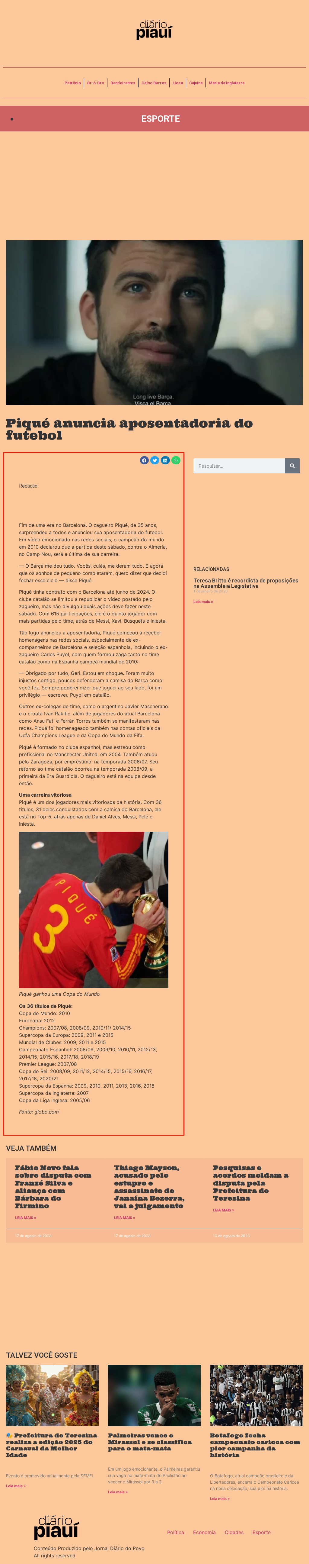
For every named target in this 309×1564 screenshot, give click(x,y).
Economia (204, 1532)
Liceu (178, 83)
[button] (144, 460)
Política (175, 1532)
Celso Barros (154, 83)
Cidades (234, 1532)
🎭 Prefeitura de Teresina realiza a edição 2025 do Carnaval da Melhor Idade (51, 1445)
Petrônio (73, 83)
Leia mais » (203, 601)
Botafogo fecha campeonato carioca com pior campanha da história (255, 1445)
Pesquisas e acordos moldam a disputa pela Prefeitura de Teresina (250, 1183)
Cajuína (195, 83)
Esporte (160, 118)
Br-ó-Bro (95, 83)
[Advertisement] (154, 186)
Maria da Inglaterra (226, 83)
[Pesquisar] (292, 465)
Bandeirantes (122, 83)
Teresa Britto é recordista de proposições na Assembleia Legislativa (245, 583)
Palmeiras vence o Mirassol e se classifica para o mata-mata (150, 1442)
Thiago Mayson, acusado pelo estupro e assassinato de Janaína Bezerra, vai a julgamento (149, 1187)
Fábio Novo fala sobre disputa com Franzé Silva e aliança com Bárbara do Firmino (53, 1187)
